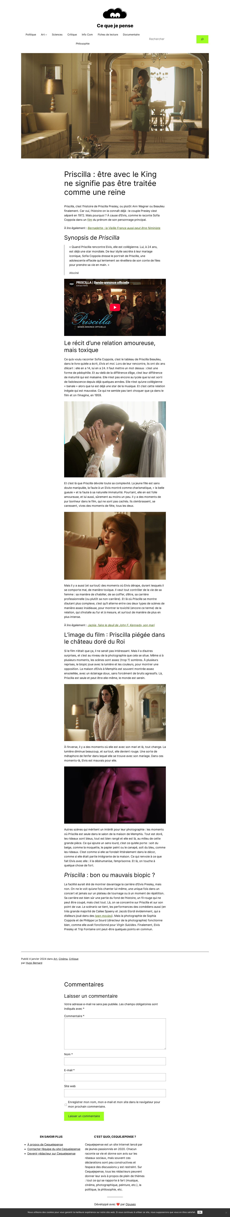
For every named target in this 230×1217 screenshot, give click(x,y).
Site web (70, 1086)
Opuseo (131, 1204)
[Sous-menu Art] (46, 34)
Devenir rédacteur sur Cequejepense (51, 1153)
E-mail (69, 1070)
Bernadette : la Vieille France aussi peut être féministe (124, 228)
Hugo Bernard (34, 962)
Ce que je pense (115, 25)
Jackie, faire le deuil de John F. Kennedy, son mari (121, 625)
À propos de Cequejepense (45, 1144)
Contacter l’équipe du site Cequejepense (53, 1149)
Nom (68, 1054)
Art (55, 958)
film (89, 219)
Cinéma (63, 958)
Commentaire (74, 1016)
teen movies (103, 915)
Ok (200, 1212)
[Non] (226, 1212)
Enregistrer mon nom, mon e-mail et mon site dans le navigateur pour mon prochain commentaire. (114, 1104)
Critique (73, 958)
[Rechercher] (202, 39)
